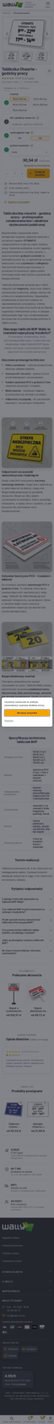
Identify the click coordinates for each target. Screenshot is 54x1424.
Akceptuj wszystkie (27, 713)
